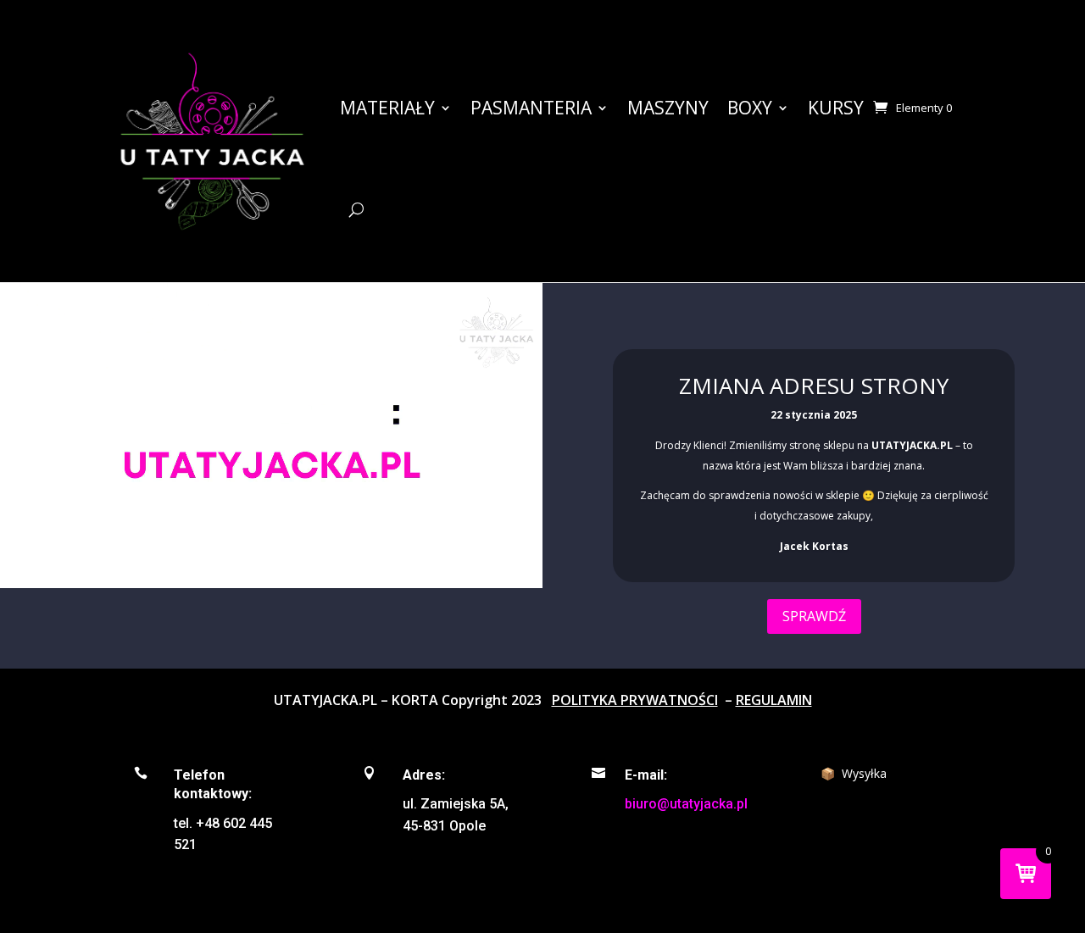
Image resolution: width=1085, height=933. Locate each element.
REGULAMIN (774, 700)
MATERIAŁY (387, 107)
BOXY (749, 107)
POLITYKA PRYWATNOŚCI (635, 700)
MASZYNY (668, 107)
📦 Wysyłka (854, 773)
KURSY (836, 107)
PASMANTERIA (531, 107)
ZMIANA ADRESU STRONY (814, 385)
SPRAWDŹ (814, 615)
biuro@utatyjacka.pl (686, 804)
